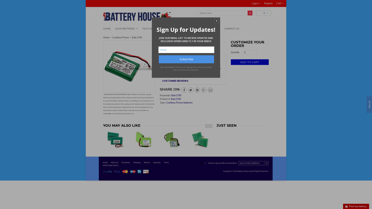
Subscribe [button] (186, 59)
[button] (216, 21)
